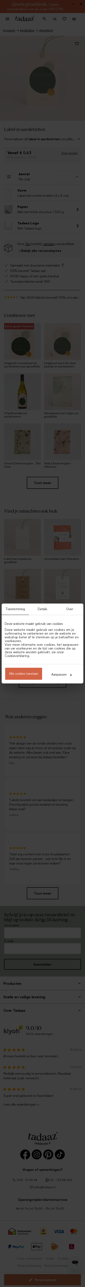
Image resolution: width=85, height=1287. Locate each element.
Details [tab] (42, 609)
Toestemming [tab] (15, 609)
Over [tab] (69, 609)
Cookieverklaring (17, 656)
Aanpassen (59, 674)
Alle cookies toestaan (23, 674)
